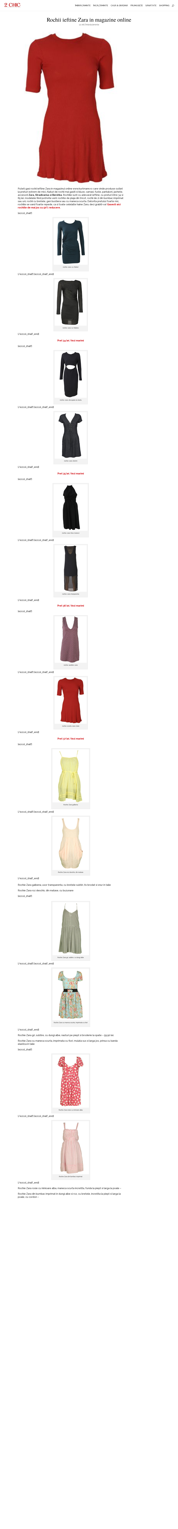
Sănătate (150, 6)
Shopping (164, 6)
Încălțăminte (100, 6)
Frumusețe (137, 6)
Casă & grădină (119, 6)
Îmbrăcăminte (83, 6)
